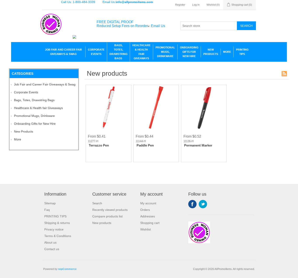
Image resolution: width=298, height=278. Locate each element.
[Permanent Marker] (203, 107)
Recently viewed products (110, 209)
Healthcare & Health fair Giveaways (141, 52)
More (227, 51)
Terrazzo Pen (99, 145)
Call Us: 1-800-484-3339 (78, 2)
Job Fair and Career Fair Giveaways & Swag (63, 52)
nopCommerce (67, 269)
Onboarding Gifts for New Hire (189, 52)
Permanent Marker (198, 145)
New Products (210, 52)
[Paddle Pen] (156, 107)
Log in (196, 4)
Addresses (147, 216)
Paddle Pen (145, 145)
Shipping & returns (57, 223)
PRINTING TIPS (242, 52)
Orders (145, 209)
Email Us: (128, 2)
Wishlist (145, 229)
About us (50, 242)
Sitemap (50, 203)
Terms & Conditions (57, 236)
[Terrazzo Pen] (108, 107)
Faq (47, 209)
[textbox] (208, 25)
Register (180, 4)
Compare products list (107, 216)
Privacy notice (53, 229)
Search (246, 25)
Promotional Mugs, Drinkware (165, 52)
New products (101, 223)
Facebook (192, 204)
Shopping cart (149, 223)
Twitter (203, 204)
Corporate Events (96, 52)
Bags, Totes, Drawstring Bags (118, 52)
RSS (284, 73)
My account (148, 203)
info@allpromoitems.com (134, 2)
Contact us (51, 249)
